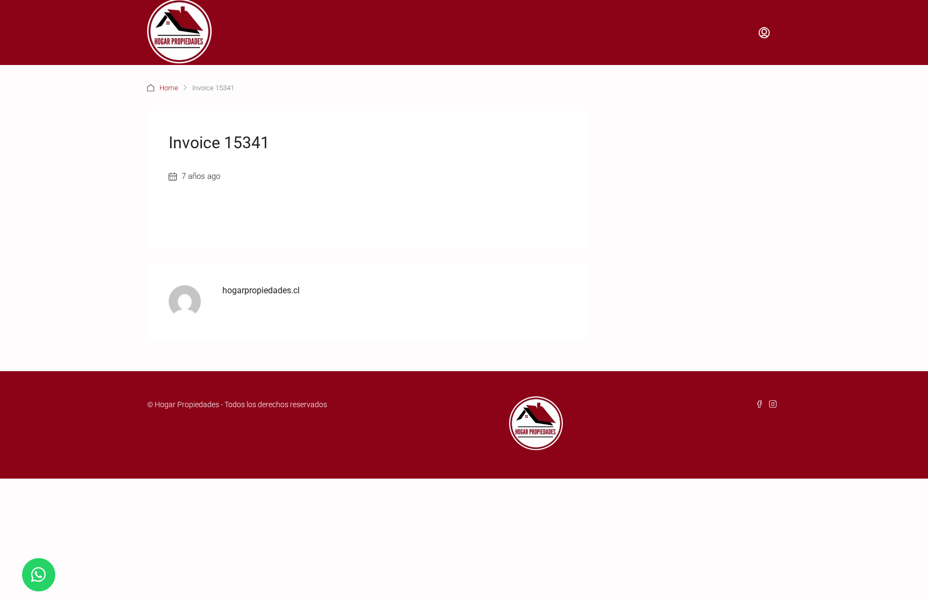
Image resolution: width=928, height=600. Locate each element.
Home (169, 88)
